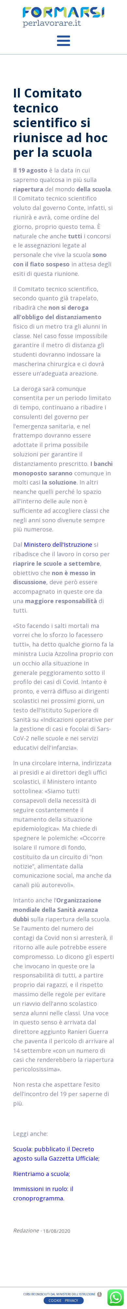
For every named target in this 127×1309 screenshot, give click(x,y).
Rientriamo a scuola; (41, 1174)
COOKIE (55, 1300)
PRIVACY (72, 1300)
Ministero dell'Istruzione (58, 544)
